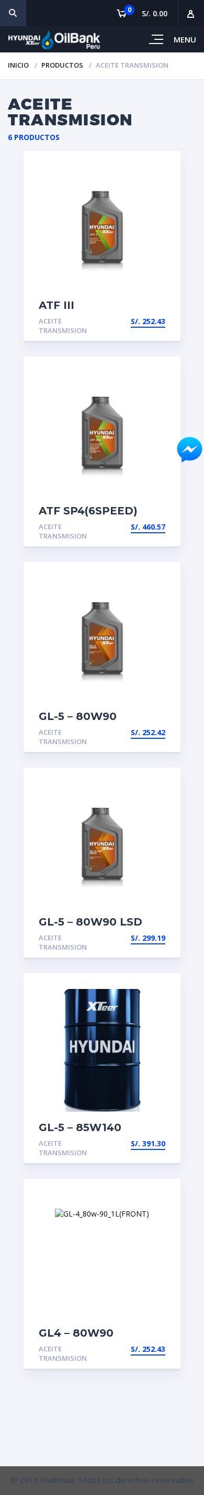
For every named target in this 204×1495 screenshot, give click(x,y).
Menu (185, 39)
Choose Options (132, 321)
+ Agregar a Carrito (123, 1143)
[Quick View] (161, 168)
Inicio (18, 65)
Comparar (161, 186)
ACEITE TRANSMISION (63, 326)
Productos (62, 65)
